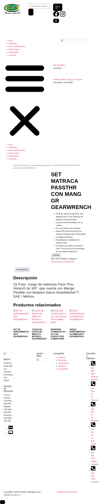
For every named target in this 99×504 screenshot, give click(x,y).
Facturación (13, 52)
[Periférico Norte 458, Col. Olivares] (56, 74)
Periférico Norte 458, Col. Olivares (67, 80)
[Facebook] (56, 14)
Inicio (10, 41)
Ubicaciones (13, 49)
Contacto (12, 55)
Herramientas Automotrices (42, 165)
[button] (25, 100)
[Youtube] (56, 21)
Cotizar (56, 255)
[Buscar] (30, 12)
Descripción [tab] (22, 270)
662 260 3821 (59, 65)
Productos (12, 43)
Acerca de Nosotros (16, 46)
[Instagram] (63, 14)
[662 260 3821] (56, 60)
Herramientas (24, 165)
